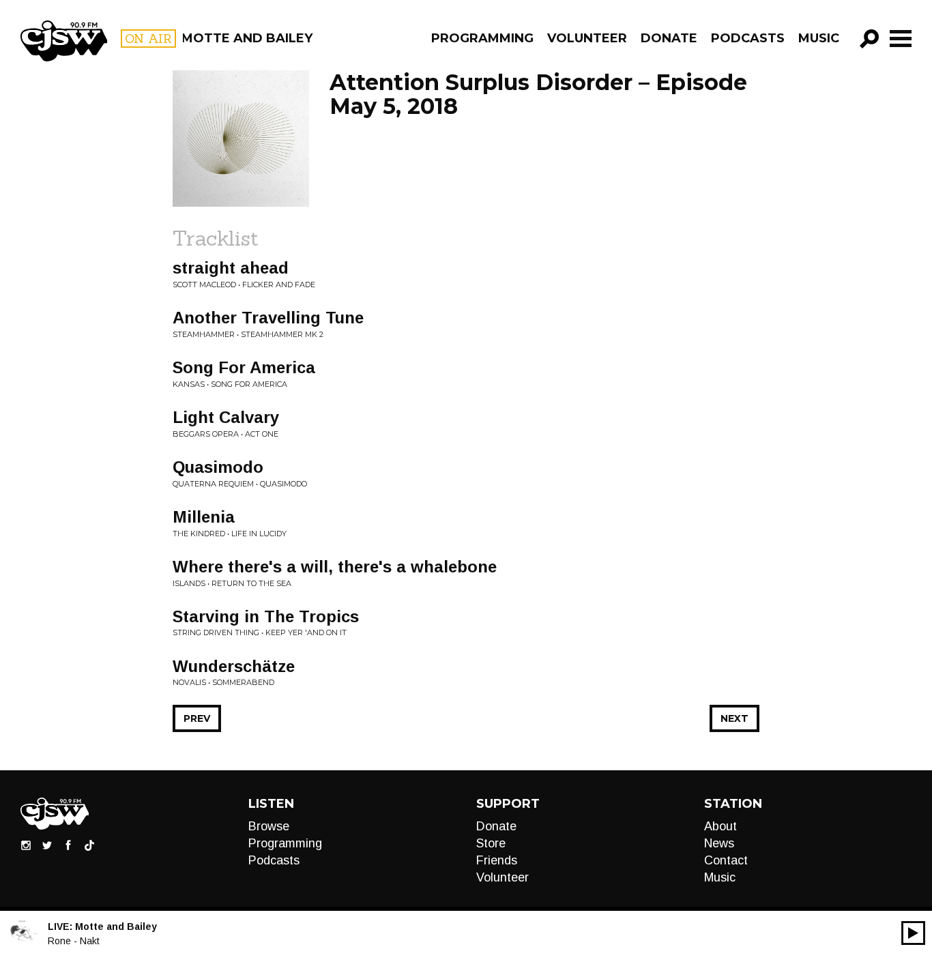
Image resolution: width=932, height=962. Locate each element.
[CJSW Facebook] (68, 844)
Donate (669, 38)
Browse (268, 826)
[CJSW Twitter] (47, 844)
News (719, 843)
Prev (197, 718)
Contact (726, 860)
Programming (482, 38)
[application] (913, 933)
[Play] (913, 933)
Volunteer (587, 38)
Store (491, 843)
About (720, 826)
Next (734, 718)
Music (818, 38)
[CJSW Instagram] (25, 844)
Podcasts (748, 38)
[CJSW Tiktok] (89, 844)
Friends (496, 860)
